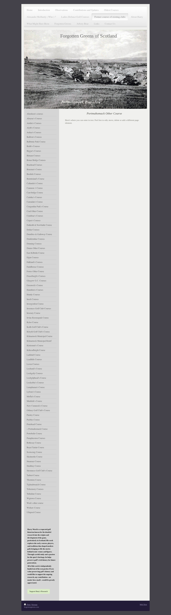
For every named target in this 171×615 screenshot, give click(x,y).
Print (28, 605)
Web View (143, 604)
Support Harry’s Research (39, 591)
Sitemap (34, 605)
